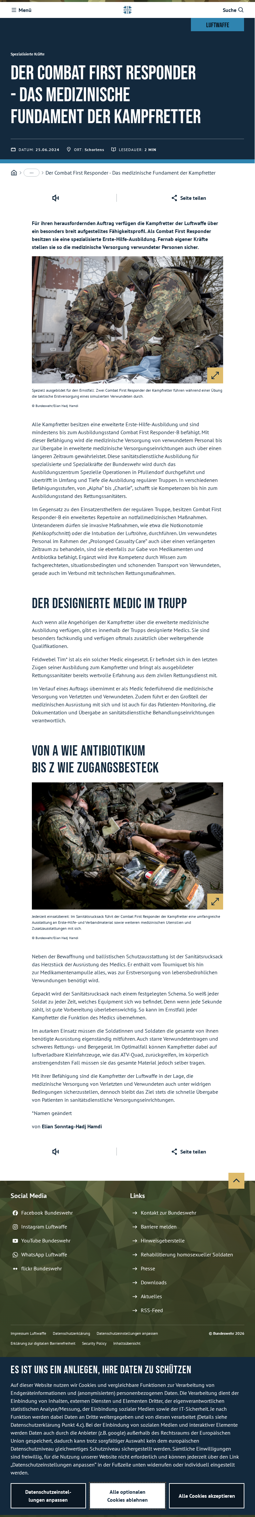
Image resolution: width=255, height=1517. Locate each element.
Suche (229, 10)
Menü (25, 10)
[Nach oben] (236, 1181)
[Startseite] (14, 172)
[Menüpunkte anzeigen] (32, 173)
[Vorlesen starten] (55, 198)
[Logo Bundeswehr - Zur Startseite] (127, 10)
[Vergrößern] (215, 375)
